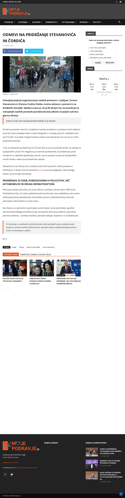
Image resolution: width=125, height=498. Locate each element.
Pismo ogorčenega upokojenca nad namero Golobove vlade (111, 451)
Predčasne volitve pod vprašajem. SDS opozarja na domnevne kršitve (69, 281)
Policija (21, 247)
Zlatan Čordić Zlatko (33, 247)
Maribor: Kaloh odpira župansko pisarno (110, 462)
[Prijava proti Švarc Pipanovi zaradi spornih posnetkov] (42, 268)
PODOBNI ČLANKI (10, 255)
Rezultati (110, 63)
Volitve (96, 22)
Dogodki (36, 22)
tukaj (40, 170)
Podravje (8, 22)
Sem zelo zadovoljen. (98, 48)
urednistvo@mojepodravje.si (27, 467)
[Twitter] (120, 2)
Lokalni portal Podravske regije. (14, 455)
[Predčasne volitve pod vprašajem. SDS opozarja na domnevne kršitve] (69, 268)
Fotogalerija (68, 22)
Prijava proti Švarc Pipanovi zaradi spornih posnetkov (40, 281)
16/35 (116, 88)
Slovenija (22, 22)
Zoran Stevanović (48, 247)
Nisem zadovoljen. (97, 54)
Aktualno (7, 275)
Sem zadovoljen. (96, 51)
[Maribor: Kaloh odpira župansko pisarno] (92, 464)
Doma (5, 29)
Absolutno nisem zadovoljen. (101, 58)
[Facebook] (116, 2)
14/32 (104, 88)
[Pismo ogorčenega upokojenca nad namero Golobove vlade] (92, 452)
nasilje (14, 247)
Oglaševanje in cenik (10, 462)
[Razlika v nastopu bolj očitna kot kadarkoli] (15, 268)
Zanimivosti (51, 22)
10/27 (92, 88)
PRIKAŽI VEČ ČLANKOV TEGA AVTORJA (35, 255)
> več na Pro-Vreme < (104, 92)
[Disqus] (42, 329)
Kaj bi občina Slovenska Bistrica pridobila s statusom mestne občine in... (111, 475)
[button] (119, 22)
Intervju (84, 22)
